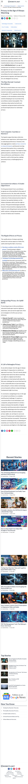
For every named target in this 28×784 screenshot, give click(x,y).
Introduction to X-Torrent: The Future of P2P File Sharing (18, 673)
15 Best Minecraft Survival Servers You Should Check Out (10, 719)
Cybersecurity (18, 23)
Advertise (7, 775)
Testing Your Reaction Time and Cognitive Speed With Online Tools (10, 707)
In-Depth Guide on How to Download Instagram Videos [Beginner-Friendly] (10, 713)
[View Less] (17, 18)
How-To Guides (5, 27)
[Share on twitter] (5, 18)
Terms (22, 775)
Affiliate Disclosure (19, 776)
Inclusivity (19, 772)
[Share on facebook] (2, 18)
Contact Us (14, 775)
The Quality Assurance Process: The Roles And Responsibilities (10, 710)
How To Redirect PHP (14, 679)
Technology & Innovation (7, 23)
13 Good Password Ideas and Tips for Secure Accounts (11, 716)
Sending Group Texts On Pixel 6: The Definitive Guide (17, 666)
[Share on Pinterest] (7, 18)
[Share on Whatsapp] (10, 18)
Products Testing (10, 773)
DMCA (14, 778)
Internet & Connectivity (7, 30)
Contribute (19, 773)
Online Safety (14, 27)
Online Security (17, 30)
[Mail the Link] (14, 18)
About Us (10, 771)
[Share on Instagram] (7, 431)
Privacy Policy (8, 776)
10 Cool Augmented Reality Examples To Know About (18, 659)
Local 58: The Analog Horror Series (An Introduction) (17, 686)
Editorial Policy (10, 772)
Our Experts (17, 771)
